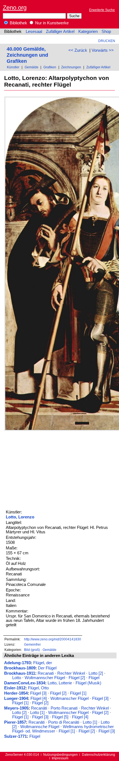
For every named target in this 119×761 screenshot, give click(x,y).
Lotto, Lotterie (60, 683)
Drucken (106, 41)
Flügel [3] (38, 693)
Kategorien (88, 31)
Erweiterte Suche (102, 10)
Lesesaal (34, 31)
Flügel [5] (60, 717)
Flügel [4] (38, 698)
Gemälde (31, 67)
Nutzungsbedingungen (60, 754)
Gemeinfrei (32, 644)
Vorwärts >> (103, 50)
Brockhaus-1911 (19, 673)
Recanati (46, 673)
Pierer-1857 (15, 722)
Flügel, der (42, 663)
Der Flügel (47, 668)
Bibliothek (18, 23)
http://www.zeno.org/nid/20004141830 (52, 639)
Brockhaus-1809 (19, 668)
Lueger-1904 (16, 698)
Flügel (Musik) (88, 683)
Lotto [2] (96, 673)
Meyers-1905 (16, 708)
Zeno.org (15, 7)
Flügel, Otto (38, 688)
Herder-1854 (16, 693)
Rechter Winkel (71, 673)
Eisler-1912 (14, 688)
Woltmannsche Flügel (39, 726)
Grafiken (49, 67)
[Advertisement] (45, 469)
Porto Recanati (64, 708)
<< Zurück (77, 50)
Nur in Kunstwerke (51, 23)
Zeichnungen (71, 67)
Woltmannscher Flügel (45, 678)
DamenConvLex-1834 (24, 683)
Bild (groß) (32, 649)
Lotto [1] (37, 712)
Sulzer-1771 (15, 736)
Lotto (16, 678)
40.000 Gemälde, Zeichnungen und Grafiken (27, 55)
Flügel (94, 678)
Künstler (13, 67)
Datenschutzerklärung (98, 754)
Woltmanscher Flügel (69, 698)
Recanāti (39, 708)
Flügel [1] (78, 693)
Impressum (60, 758)
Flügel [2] (77, 678)
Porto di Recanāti (63, 722)
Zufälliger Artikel (60, 31)
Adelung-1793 (17, 663)
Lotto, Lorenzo (20, 517)
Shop (106, 31)
